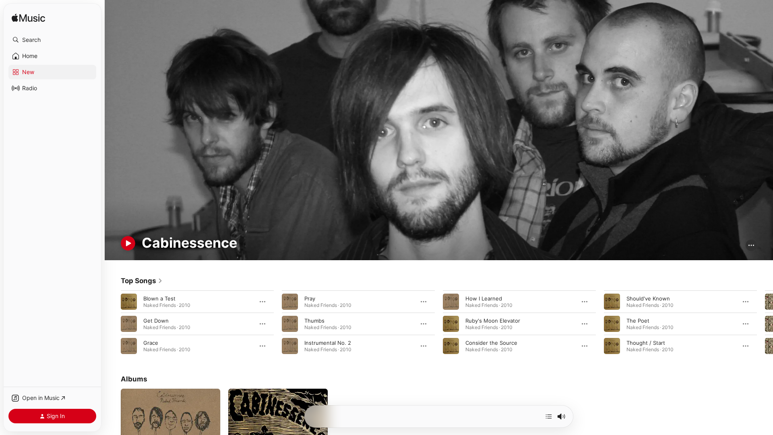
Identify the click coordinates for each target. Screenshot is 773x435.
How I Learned (483, 298)
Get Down (156, 320)
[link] (142, 280)
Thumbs (314, 320)
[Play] (128, 243)
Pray (309, 298)
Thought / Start (645, 342)
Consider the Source (491, 342)
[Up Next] (549, 416)
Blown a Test (159, 298)
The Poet (637, 320)
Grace (150, 342)
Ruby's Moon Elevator (492, 320)
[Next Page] (765, 323)
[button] (52, 40)
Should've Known (648, 298)
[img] (28, 18)
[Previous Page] (112, 323)
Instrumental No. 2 (327, 342)
